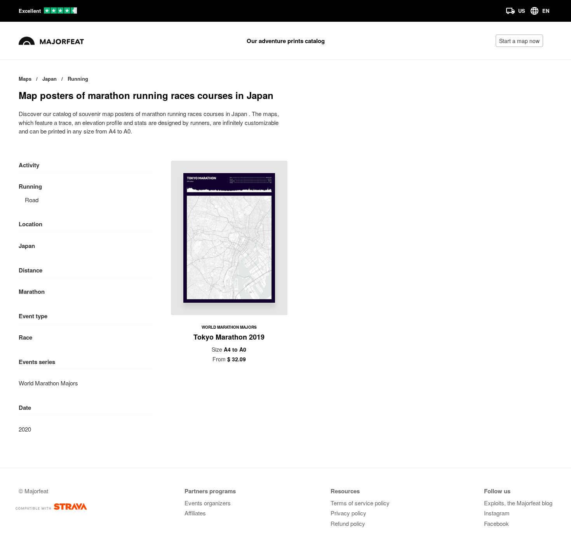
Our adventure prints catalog (286, 40)
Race (25, 337)
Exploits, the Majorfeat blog (518, 503)
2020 (25, 429)
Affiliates (195, 513)
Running (30, 186)
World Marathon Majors (48, 383)
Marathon (32, 291)
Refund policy (348, 523)
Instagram (497, 513)
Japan (27, 245)
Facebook (496, 523)
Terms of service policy (360, 503)
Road (31, 200)
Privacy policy (348, 513)
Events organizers (208, 503)
